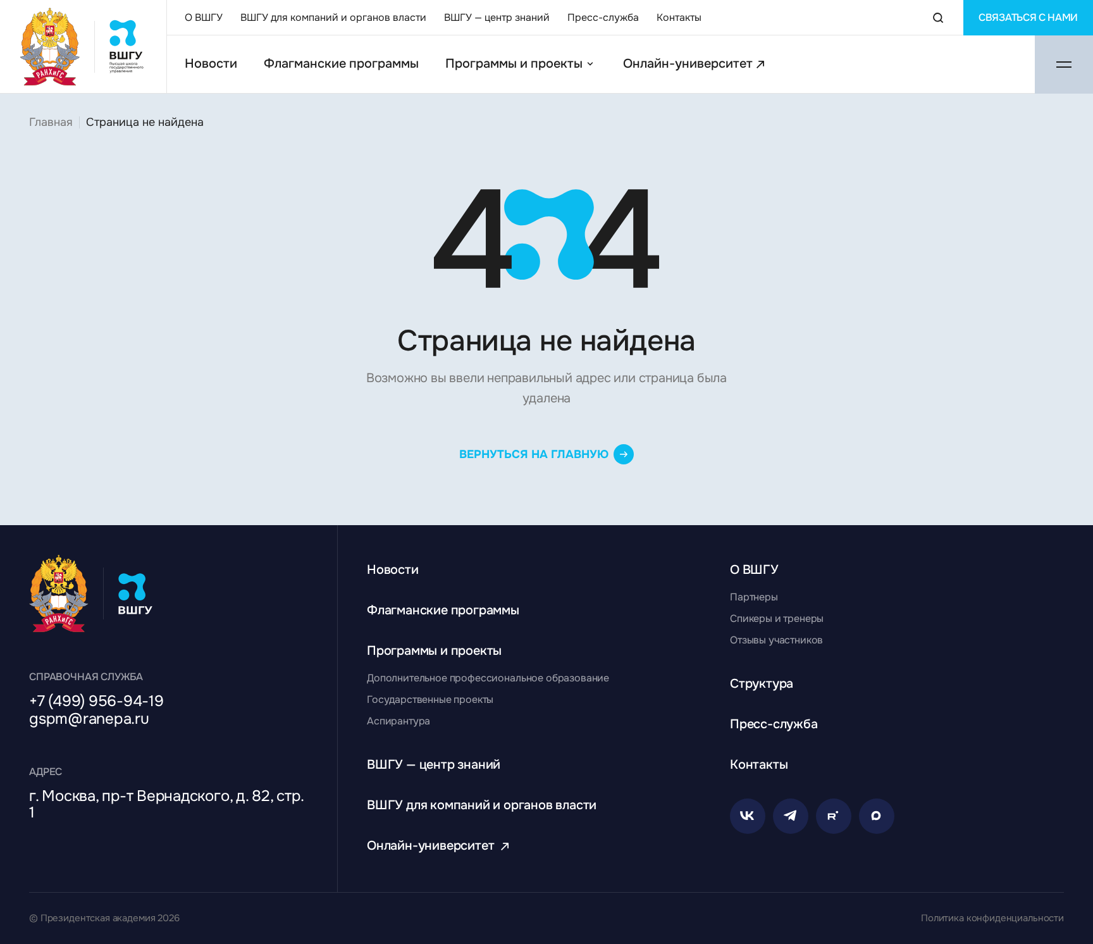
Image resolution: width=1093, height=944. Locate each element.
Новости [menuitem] (211, 63)
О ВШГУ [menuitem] (204, 17)
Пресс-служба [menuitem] (603, 17)
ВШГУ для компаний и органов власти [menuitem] (333, 17)
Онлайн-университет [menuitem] (688, 63)
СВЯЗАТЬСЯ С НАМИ (1028, 17)
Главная (51, 122)
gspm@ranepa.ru (89, 719)
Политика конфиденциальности (992, 918)
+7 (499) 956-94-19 (96, 701)
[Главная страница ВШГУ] (83, 46)
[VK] (747, 816)
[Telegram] (790, 816)
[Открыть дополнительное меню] (1064, 64)
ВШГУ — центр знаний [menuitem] (497, 17)
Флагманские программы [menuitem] (341, 63)
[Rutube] (833, 816)
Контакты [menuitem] (679, 17)
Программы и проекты (514, 63)
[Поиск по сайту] (938, 17)
